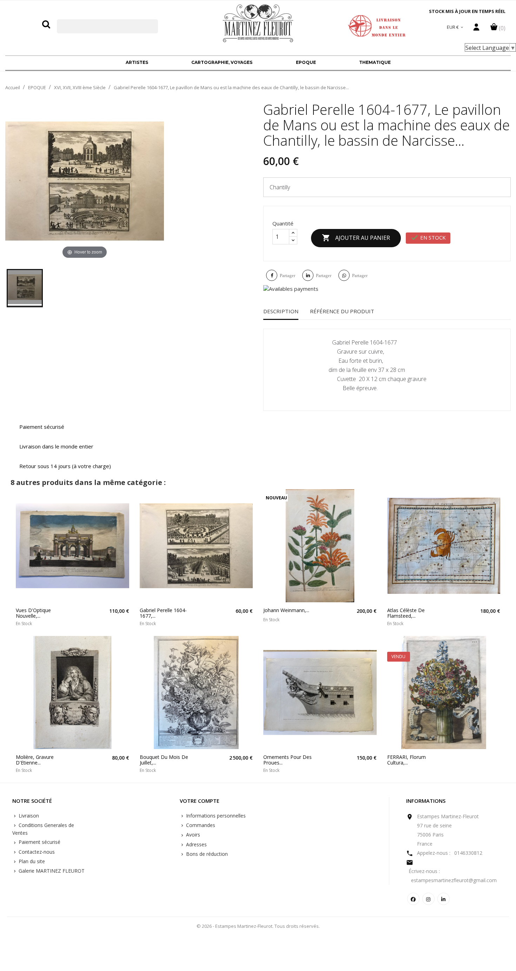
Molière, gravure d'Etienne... (35, 759)
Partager (287, 275)
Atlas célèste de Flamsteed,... (406, 613)
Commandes (200, 825)
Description (280, 311)
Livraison (28, 815)
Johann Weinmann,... (286, 610)
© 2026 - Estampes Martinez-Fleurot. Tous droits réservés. (258, 926)
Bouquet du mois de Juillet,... (164, 759)
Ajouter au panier (356, 238)
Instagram (428, 899)
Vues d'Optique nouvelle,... (33, 613)
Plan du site (31, 861)
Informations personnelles (215, 815)
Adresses (196, 844)
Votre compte (199, 801)
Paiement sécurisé (38, 842)
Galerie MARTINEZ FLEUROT (51, 870)
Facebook (413, 899)
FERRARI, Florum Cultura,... (406, 759)
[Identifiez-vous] (476, 29)
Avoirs (192, 834)
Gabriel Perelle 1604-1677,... (163, 613)
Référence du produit (342, 311)
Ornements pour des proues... (287, 759)
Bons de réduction (206, 854)
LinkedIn (443, 899)
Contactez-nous (36, 851)
